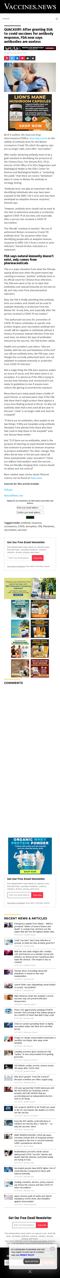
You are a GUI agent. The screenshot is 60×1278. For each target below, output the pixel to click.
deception (31, 526)
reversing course (38, 138)
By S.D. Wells (28, 1146)
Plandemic (48, 526)
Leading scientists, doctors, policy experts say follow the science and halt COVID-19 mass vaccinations (33, 1185)
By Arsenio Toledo (30, 1032)
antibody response (31, 522)
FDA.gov (8, 489)
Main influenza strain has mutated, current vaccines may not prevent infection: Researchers (33, 999)
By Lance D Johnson (31, 1116)
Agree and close (31, 1261)
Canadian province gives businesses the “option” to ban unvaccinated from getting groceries (33, 1054)
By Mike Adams (30, 935)
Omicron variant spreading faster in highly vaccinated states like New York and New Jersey (33, 1026)
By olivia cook (29, 1191)
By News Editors (30, 965)
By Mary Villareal (30, 1205)
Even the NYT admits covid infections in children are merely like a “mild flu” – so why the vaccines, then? (33, 1124)
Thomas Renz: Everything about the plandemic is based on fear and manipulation (30, 973)
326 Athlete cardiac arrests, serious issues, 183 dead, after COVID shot (34, 1067)
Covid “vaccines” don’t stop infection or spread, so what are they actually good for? (34, 941)
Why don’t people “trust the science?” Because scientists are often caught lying (33, 1078)
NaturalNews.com (13, 495)
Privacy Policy (27, 1255)
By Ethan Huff (29, 946)
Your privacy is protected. (16, 566)
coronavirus (10, 526)
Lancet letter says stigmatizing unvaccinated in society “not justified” (34, 986)
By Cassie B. (28, 1046)
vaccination (10, 530)
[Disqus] (30, 723)
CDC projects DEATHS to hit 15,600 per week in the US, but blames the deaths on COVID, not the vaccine (34, 1110)
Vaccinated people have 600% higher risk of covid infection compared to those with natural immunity (34, 1171)
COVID (21, 526)
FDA (40, 526)
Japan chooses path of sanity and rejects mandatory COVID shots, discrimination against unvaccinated (33, 1199)
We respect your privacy (38, 1241)
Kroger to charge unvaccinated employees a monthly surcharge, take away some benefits (35, 1040)
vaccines (22, 530)
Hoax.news (36, 478)
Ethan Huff (22, 53)
